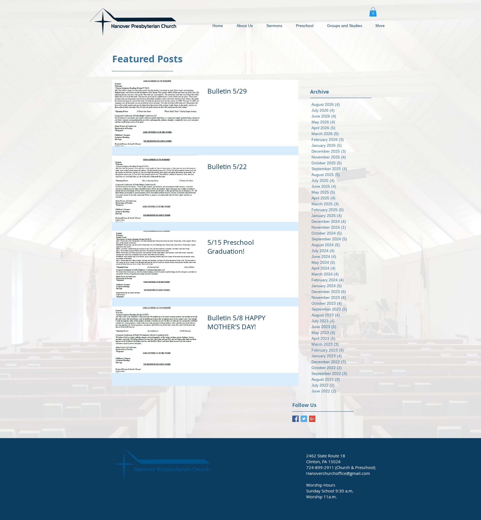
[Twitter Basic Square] (304, 419)
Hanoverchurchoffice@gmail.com (338, 473)
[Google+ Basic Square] (312, 419)
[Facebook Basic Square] (295, 419)
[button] (373, 11)
